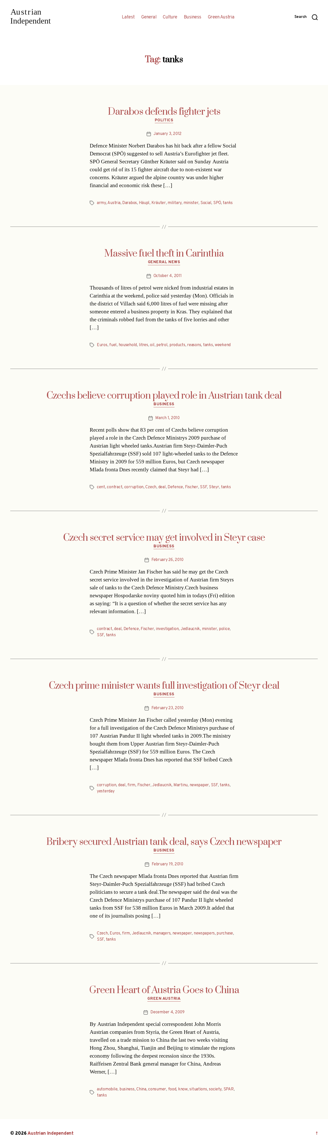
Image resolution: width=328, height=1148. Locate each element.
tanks (228, 203)
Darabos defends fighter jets (164, 112)
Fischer (191, 487)
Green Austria (221, 17)
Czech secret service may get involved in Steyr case (164, 538)
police (224, 629)
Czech (150, 487)
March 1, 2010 (167, 418)
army (101, 203)
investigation (167, 629)
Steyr (214, 487)
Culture (170, 17)
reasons (194, 345)
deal (162, 487)
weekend (223, 345)
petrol (161, 345)
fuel (113, 345)
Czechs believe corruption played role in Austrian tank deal (164, 396)
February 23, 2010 (167, 708)
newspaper (199, 785)
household (128, 345)
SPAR (228, 1089)
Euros (102, 345)
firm (131, 785)
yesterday (106, 791)
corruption (134, 487)
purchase (225, 933)
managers (161, 933)
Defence (175, 487)
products (177, 345)
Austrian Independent (50, 1133)
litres (143, 345)
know (183, 1089)
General (149, 17)
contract (114, 487)
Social (205, 203)
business (127, 1089)
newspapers (204, 933)
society (215, 1089)
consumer (157, 1089)
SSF (203, 487)
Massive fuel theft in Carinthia (164, 254)
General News (164, 262)
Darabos (129, 203)
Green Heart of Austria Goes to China (164, 990)
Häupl (144, 203)
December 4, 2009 (167, 1012)
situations (198, 1089)
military (174, 203)
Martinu (180, 785)
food (172, 1089)
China (141, 1089)
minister (191, 203)
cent (101, 487)
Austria (113, 203)
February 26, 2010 (167, 559)
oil (152, 345)
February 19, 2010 (167, 864)
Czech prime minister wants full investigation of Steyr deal (164, 686)
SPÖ (217, 203)
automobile (107, 1089)
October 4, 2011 (167, 276)
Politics (164, 120)
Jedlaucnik (190, 629)
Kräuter (158, 203)
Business (192, 17)
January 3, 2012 (167, 133)
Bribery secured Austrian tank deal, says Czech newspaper (164, 842)
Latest (128, 17)
